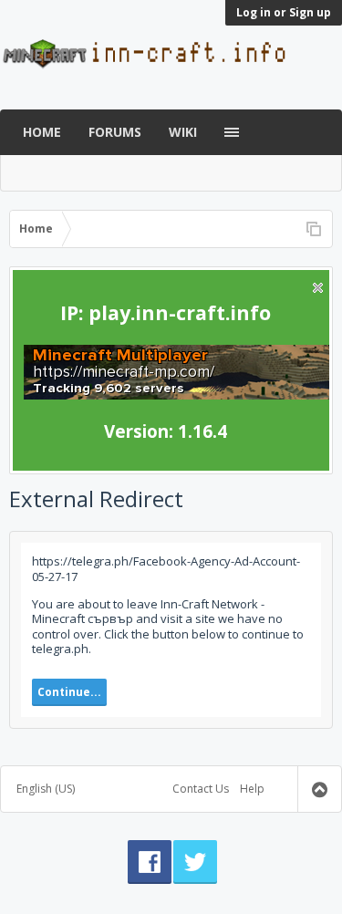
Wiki (183, 131)
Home (42, 131)
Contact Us (200, 788)
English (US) (45, 788)
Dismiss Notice (318, 288)
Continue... (69, 692)
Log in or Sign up (283, 12)
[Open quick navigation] (313, 229)
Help (252, 788)
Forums (114, 131)
